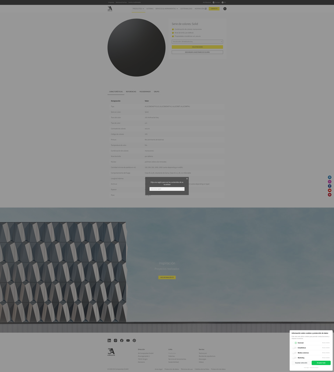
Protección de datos (314, 367)
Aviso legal (306, 367)
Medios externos (303, 353)
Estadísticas (302, 348)
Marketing (301, 358)
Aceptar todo (321, 363)
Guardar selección (301, 363)
